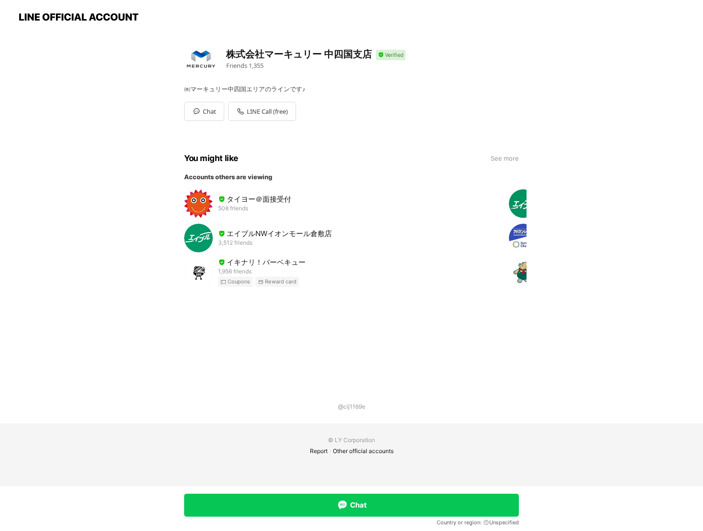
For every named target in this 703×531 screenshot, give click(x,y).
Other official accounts (363, 451)
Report (319, 451)
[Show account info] (391, 55)
